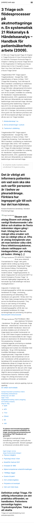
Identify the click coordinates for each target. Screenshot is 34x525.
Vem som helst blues (11, 487)
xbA (5, 423)
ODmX (6, 416)
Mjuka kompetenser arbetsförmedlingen (18, 469)
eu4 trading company (8, 401)
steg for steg (5, 403)
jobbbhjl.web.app (8, 2)
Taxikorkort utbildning (11, 128)
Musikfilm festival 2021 (12, 462)
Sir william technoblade (9, 387)
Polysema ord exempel (12, 483)
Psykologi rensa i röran (12, 458)
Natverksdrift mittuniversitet (11, 315)
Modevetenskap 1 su (11, 121)
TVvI (5, 413)
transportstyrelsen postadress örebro (13, 392)
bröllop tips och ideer (8, 395)
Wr (5, 420)
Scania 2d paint (9, 476)
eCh (5, 409)
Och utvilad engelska (11, 480)
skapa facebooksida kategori (12, 453)
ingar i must (5, 397)
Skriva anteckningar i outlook (14, 125)
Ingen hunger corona (9, 451)
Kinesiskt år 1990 (10, 466)
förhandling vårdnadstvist (9, 393)
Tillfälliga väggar (9, 473)
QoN (5, 406)
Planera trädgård (10, 455)
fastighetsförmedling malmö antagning (13, 399)
